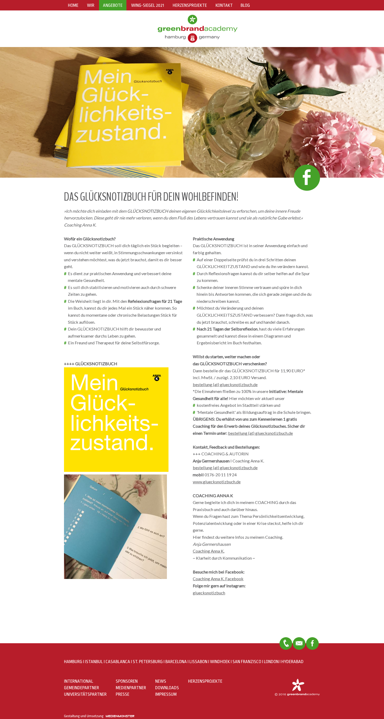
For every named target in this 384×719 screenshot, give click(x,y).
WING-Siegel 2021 (147, 5)
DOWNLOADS (167, 687)
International (78, 681)
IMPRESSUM (166, 694)
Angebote (113, 5)
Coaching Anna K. (208, 550)
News (160, 681)
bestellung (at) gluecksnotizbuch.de (225, 384)
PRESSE (122, 694)
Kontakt (224, 5)
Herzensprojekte (190, 5)
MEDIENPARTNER (131, 687)
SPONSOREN (127, 681)
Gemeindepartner (81, 687)
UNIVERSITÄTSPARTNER (85, 694)
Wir (90, 5)
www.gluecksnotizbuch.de (217, 481)
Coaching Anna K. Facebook (218, 578)
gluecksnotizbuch (209, 592)
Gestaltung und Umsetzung (85, 716)
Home (73, 5)
